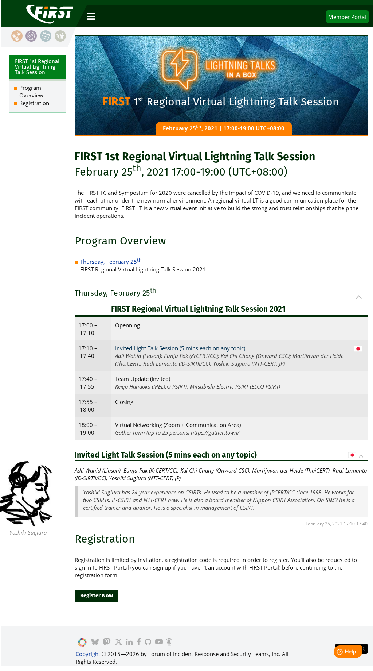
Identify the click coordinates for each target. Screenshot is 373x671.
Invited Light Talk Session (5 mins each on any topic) (180, 348)
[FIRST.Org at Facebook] (138, 642)
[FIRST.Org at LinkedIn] (129, 642)
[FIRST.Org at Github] (148, 642)
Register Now (96, 595)
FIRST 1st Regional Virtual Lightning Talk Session (37, 67)
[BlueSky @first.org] (95, 642)
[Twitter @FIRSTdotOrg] (118, 642)
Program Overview (31, 91)
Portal (347, 16)
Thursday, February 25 (111, 261)
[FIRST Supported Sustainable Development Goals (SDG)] (82, 642)
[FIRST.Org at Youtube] (159, 642)
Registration (34, 103)
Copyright (88, 653)
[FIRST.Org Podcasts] (169, 642)
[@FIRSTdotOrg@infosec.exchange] (107, 642)
